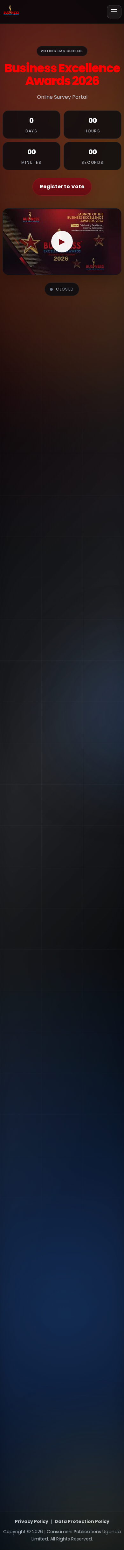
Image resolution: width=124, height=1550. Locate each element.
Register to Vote (62, 186)
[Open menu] (114, 11)
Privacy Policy (31, 1521)
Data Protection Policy (82, 1521)
